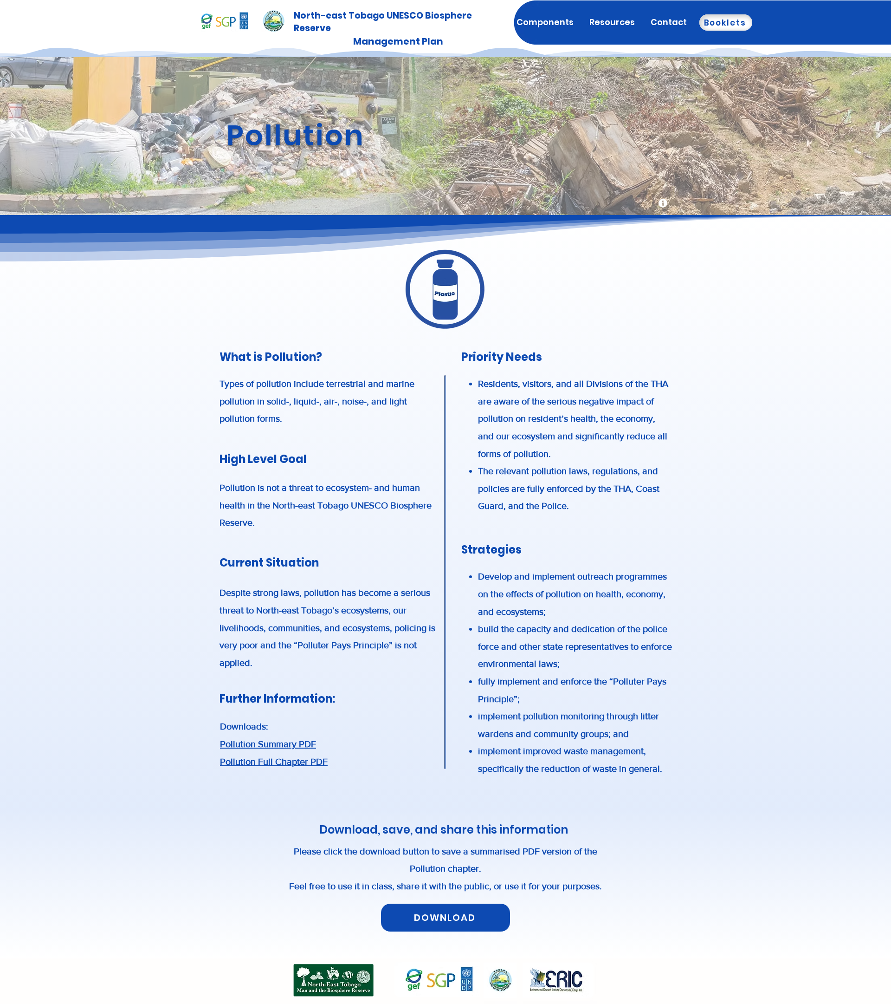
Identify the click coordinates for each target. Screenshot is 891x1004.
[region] (663, 203)
